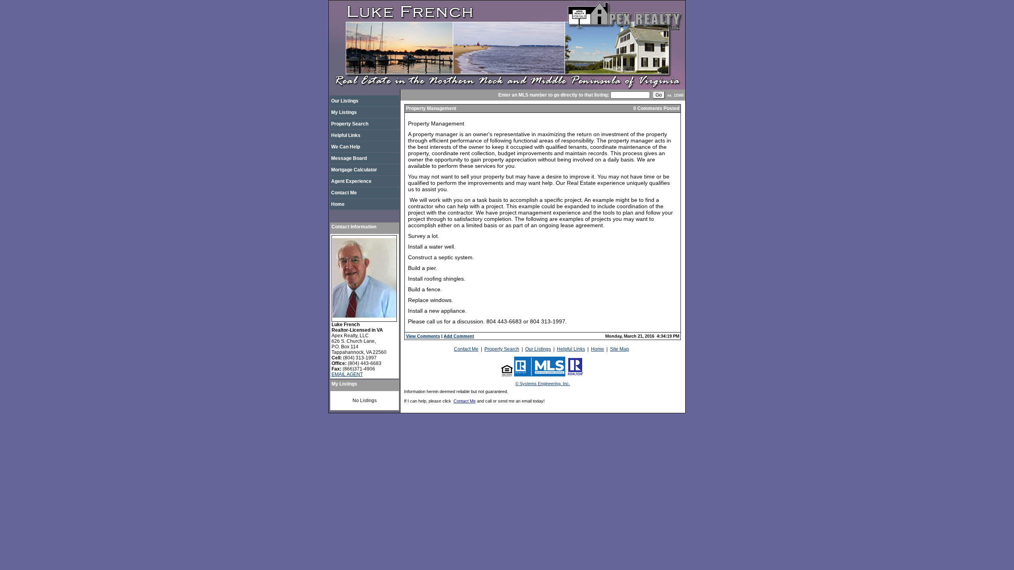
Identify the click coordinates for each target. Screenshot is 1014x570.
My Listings (344, 112)
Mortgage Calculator (354, 170)
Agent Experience (351, 181)
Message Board (349, 158)
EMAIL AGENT (347, 374)
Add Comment (459, 336)
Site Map (619, 349)
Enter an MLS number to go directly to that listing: (553, 95)
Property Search (349, 124)
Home (338, 204)
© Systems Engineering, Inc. (542, 383)
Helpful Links (345, 135)
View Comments (423, 336)
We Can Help (345, 147)
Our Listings (344, 101)
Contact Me (344, 193)
